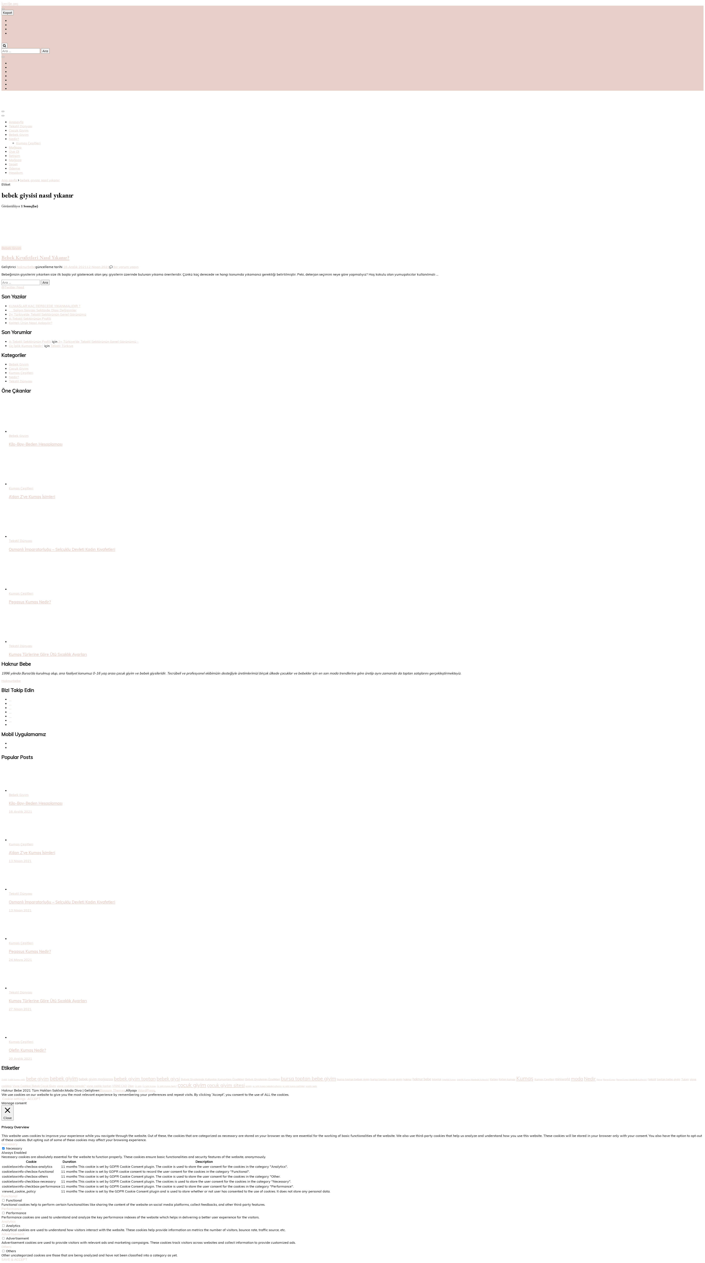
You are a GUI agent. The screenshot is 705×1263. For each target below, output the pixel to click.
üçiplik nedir (311, 1086)
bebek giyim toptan (135, 1078)
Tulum (685, 1079)
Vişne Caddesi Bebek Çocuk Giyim (34, 1086)
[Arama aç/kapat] (4, 45)
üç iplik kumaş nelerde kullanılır (267, 1086)
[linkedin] (10, 720)
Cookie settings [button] (14, 1099)
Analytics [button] (8, 1221)
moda (577, 1078)
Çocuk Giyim (18, 130)
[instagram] (10, 712)
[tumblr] (10, 716)
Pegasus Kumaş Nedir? (30, 601)
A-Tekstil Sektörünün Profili (30, 318)
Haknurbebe (11, 681)
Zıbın (131, 1086)
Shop (13, 21)
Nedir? (14, 139)
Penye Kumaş (609, 1079)
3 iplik (4, 1079)
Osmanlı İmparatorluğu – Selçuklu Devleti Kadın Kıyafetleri (62, 549)
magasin (15, 29)
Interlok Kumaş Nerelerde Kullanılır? (473, 1079)
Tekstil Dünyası (20, 126)
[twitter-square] (10, 703)
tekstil (652, 1079)
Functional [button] (9, 1196)
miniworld (562, 1079)
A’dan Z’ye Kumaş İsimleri (32, 496)
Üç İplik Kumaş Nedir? (26, 346)
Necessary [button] (9, 1144)
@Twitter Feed (12, 287)
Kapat (7, 12)
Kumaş (525, 1078)
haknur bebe (422, 1079)
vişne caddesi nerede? (71, 1086)
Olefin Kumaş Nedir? (27, 1050)
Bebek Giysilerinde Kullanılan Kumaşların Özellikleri (212, 1079)
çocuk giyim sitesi (226, 1085)
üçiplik (249, 1086)
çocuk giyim (192, 1085)
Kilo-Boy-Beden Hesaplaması (35, 444)
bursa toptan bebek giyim (353, 1079)
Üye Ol (14, 151)
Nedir (590, 1078)
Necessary (14, 1148)
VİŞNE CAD (119, 1086)
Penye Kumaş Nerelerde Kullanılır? (631, 1079)
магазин (14, 25)
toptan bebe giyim (668, 1079)
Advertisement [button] (12, 1234)
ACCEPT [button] (34, 1099)
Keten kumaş (507, 1079)
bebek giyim (64, 1078)
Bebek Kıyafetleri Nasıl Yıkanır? (35, 257)
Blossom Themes (112, 1090)
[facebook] (10, 699)
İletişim (14, 156)
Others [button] (6, 1247)
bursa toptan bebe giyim (308, 1078)
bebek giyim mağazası (96, 1079)
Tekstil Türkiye (61, 346)
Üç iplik (138, 1086)
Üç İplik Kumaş (149, 1086)
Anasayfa (16, 122)
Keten (494, 1079)
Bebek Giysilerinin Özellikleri (262, 1079)
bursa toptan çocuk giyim (386, 1079)
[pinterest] (10, 708)
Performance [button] (11, 1209)
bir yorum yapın (125, 267)
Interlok (436, 1079)
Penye (599, 1079)
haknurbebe (26, 267)
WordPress (146, 1090)
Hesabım (16, 173)
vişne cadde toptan (98, 1086)
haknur (407, 1079)
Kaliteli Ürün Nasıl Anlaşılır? (30, 323)
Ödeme (14, 168)
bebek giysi (168, 1078)
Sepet (13, 164)
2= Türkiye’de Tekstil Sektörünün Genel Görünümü (47, 314)
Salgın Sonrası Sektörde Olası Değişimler (43, 310)
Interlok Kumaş (449, 1079)
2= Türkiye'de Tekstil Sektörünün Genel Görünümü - (98, 341)
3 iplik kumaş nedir (16, 1079)
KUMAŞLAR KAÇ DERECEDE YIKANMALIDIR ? (44, 306)
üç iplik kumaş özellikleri (294, 1086)
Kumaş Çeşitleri (28, 143)
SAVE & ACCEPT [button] (14, 1259)
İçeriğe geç (9, 3)
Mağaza (15, 147)
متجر (12, 33)
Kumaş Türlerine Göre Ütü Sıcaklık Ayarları (48, 654)
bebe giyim (37, 1078)
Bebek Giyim (19, 135)
